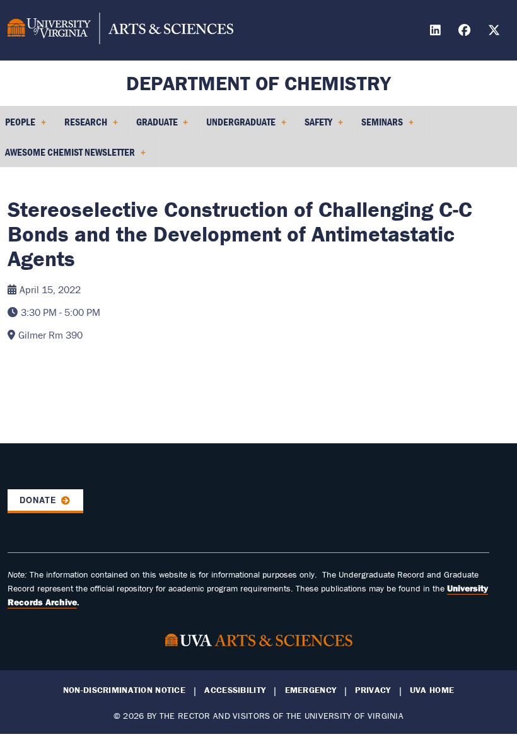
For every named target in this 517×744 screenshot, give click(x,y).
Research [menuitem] (83, 126)
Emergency (311, 690)
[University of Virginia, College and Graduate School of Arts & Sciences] (120, 30)
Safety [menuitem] (315, 126)
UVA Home (432, 690)
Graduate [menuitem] (154, 126)
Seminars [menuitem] (379, 126)
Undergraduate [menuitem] (238, 126)
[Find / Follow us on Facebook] (465, 32)
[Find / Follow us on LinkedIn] (437, 32)
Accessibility (234, 690)
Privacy (372, 690)
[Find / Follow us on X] (495, 32)
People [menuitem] (17, 126)
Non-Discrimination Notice (124, 690)
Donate (38, 500)
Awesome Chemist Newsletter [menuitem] (67, 156)
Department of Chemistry (258, 83)
